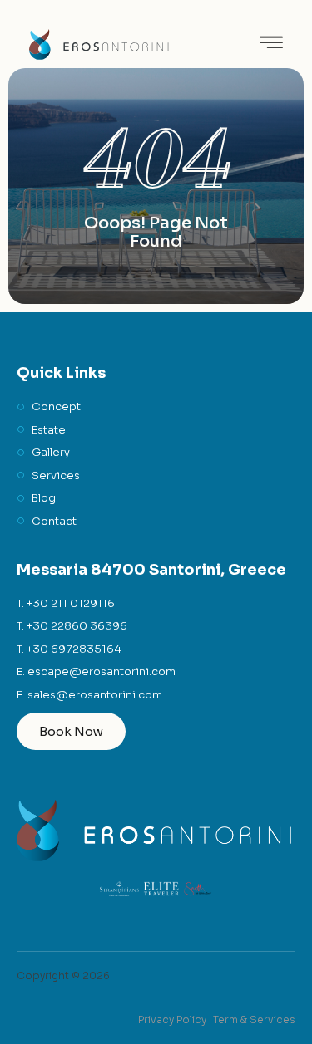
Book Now (71, 731)
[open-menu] (271, 44)
